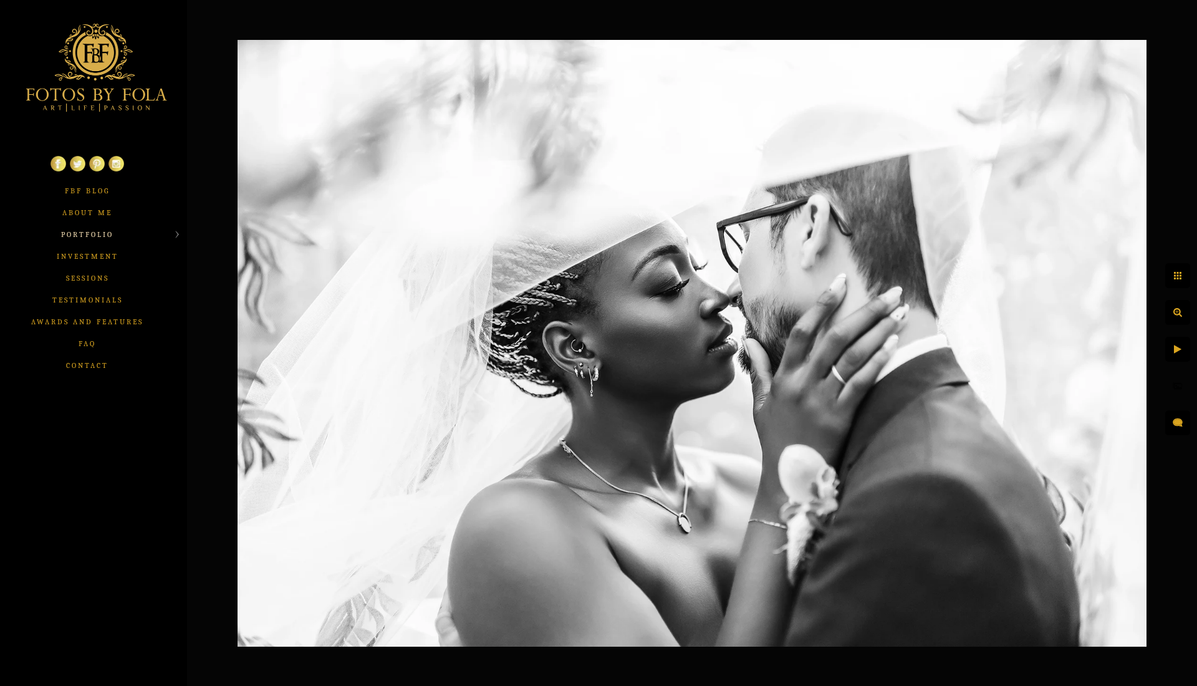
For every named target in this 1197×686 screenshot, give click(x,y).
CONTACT (87, 365)
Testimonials (87, 300)
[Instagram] (116, 169)
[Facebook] (58, 169)
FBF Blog (87, 190)
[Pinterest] (97, 169)
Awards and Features (87, 321)
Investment (87, 256)
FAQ (87, 343)
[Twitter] (77, 169)
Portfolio (87, 234)
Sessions (87, 278)
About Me (87, 212)
